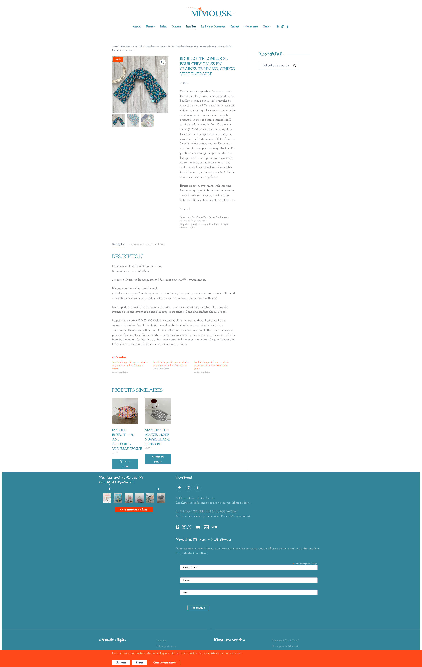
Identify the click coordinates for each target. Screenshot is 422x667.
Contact (234, 26)
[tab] (107, 498)
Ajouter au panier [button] (125, 464)
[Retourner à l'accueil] (211, 12)
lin (193, 228)
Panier (267, 26)
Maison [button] (176, 26)
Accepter (121, 662)
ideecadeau (185, 228)
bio (201, 224)
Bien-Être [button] (191, 26)
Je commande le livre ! (136, 509)
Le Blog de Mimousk (213, 26)
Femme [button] (150, 26)
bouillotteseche (221, 224)
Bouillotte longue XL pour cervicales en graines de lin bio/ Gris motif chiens (129, 365)
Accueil (137, 26)
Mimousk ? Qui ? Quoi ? (285, 640)
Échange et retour (166, 646)
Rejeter (139, 662)
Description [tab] (118, 244)
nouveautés (201, 221)
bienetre (195, 224)
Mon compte (251, 26)
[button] (163, 62)
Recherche (295, 66)
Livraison (162, 640)
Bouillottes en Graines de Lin (160, 46)
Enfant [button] (163, 26)
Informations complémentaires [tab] (147, 244)
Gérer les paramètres (164, 662)
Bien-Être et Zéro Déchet (132, 46)
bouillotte (208, 224)
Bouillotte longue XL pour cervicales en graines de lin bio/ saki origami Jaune (211, 365)
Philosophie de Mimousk (285, 646)
